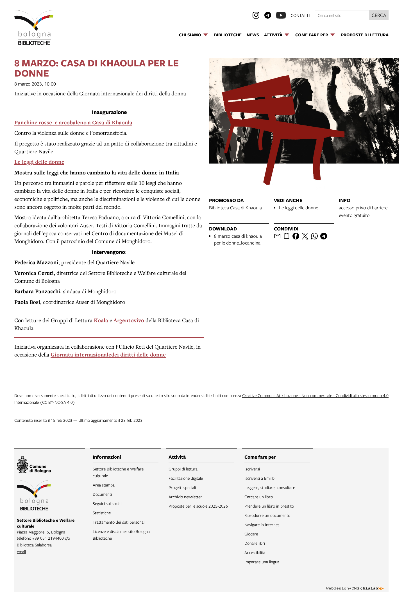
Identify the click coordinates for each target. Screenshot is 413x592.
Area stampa (104, 485)
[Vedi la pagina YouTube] (281, 15)
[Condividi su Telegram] (323, 236)
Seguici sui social (107, 503)
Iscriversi (252, 469)
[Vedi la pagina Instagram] (256, 15)
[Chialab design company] (355, 583)
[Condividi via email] (277, 236)
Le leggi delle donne (298, 207)
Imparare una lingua (261, 561)
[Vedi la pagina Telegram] (267, 15)
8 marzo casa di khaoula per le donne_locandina (238, 239)
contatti (300, 15)
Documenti (102, 494)
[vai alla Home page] (33, 27)
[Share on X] (305, 236)
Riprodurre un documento (267, 515)
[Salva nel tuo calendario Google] (286, 236)
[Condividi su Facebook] (295, 236)
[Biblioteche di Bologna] (34, 496)
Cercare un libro (258, 496)
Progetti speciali (182, 487)
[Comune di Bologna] (34, 465)
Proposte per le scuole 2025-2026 (198, 506)
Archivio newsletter (185, 496)
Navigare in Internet (261, 524)
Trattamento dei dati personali (119, 522)
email (21, 551)
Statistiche (102, 512)
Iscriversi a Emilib (259, 478)
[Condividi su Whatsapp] (314, 236)
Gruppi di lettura (183, 469)
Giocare (251, 534)
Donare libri (254, 543)
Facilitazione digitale (186, 478)
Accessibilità (254, 552)
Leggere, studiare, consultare (269, 487)
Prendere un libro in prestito (269, 506)
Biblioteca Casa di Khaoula (235, 207)
